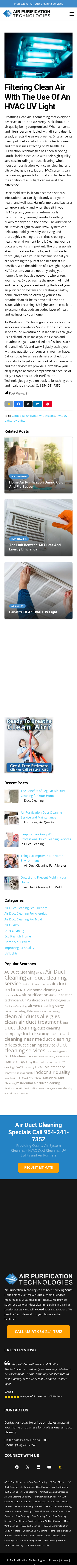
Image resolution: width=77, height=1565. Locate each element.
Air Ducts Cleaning (24, 1506)
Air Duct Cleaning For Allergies (25, 913)
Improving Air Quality (19, 948)
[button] (71, 14)
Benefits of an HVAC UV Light (33, 612)
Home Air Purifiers (17, 942)
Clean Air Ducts (41, 1511)
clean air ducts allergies (32, 1016)
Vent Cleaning (52, 1535)
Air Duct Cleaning (29, 1491)
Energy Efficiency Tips (58, 1056)
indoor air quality (52, 1072)
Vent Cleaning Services (55, 1540)
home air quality (18, 1061)
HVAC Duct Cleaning (30, 1525)
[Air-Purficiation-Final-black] (27, 14)
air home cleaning (42, 989)
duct (65, 1022)
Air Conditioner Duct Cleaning (35, 1487)
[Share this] (18, 404)
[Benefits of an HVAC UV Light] (38, 590)
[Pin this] (47, 404)
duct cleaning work (56, 1051)
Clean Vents (57, 1511)
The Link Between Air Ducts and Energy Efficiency (35, 547)
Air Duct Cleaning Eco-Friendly (25, 908)
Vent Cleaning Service (30, 1540)
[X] (27, 1467)
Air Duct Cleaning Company (17, 1496)
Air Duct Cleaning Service (36, 1501)
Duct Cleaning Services (25, 1521)
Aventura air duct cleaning (47, 1011)
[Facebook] (16, 1467)
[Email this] (8, 404)
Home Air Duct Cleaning (50, 1521)
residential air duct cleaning (38, 1083)
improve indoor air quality (18, 1073)
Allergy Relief (26, 1011)
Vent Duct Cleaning (13, 1545)
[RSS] (60, 1467)
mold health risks (12, 1078)
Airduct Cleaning (23, 1511)
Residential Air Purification (21, 1088)
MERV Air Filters (12, 1530)
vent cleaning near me (16, 1093)
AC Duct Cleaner (57, 1482)
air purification (35, 995)
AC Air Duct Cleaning (37, 1482)
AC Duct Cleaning (19, 972)
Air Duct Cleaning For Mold (23, 919)
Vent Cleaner (20, 1535)
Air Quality (11, 925)
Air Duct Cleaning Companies (54, 1491)
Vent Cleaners (36, 1535)
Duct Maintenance (17, 1056)
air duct (40, 972)
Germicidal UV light (24, 415)
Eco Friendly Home (17, 936)
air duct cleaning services (36, 984)
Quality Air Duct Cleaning (35, 1530)
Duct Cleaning (14, 931)
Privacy (53, 1560)
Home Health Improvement (46, 1062)
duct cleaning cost (40, 1033)
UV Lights (19, 420)
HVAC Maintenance (50, 1067)
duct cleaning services (35, 1047)
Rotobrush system (48, 1088)
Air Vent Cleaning (43, 1506)
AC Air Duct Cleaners (14, 1482)
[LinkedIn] (38, 1467)
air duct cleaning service (35, 980)
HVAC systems (46, 415)
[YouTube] (49, 1467)
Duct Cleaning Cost (41, 1516)
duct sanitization (40, 1056)
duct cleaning (20, 1027)
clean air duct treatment (33, 1021)
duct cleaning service (37, 1045)
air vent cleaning (41, 1005)
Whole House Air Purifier (38, 1545)
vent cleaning (65, 1088)
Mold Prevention (31, 1078)
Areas (64, 1560)
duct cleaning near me (36, 1036)
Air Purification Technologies (44, 1000)
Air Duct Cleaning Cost (45, 1496)
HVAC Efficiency (24, 1067)
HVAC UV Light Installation (55, 1525)
